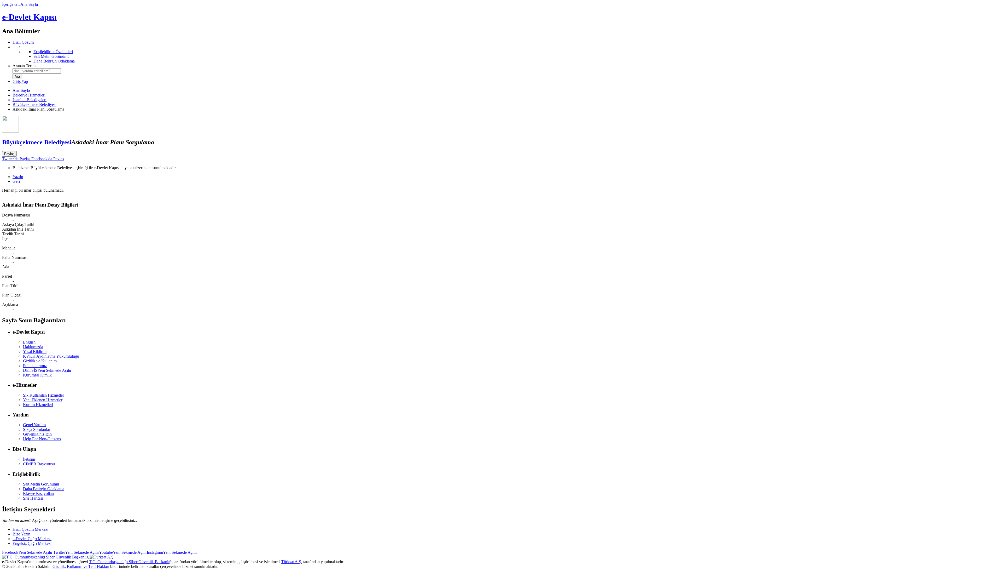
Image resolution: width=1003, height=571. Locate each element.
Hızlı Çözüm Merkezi (30, 529)
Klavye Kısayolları (38, 493)
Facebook (27, 552)
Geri (16, 181)
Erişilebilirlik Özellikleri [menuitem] (53, 51)
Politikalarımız (35, 365)
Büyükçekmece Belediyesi (34, 104)
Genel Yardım (34, 424)
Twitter (75, 552)
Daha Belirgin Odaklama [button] (43, 489)
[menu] (507, 54)
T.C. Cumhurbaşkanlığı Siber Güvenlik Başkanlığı (130, 561)
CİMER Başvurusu (39, 464)
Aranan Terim (24, 66)
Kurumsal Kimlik (37, 375)
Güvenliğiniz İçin (37, 434)
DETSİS (47, 370)
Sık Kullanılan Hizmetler (43, 395)
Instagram (172, 552)
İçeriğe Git (11, 4)
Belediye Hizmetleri (29, 95)
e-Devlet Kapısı (29, 17)
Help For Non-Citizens (42, 439)
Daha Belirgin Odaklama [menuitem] (54, 61)
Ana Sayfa (29, 4)
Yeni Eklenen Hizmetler (42, 400)
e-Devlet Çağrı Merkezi (32, 538)
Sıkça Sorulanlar (36, 429)
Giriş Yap (20, 81)
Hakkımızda (33, 347)
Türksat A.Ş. (291, 561)
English (29, 342)
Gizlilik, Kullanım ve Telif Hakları (81, 566)
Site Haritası (33, 498)
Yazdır (18, 176)
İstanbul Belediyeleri (29, 100)
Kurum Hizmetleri (38, 404)
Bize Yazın (21, 534)
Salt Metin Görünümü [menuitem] (51, 56)
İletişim (29, 459)
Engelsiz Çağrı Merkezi (32, 543)
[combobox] (37, 71)
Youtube (123, 552)
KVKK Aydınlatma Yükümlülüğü (51, 356)
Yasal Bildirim (34, 351)
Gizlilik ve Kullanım (40, 361)
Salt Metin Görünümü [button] (41, 484)
